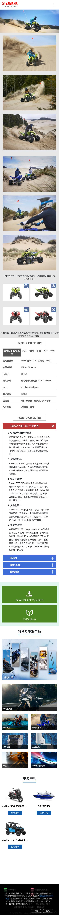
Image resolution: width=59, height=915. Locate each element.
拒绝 (48, 911)
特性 (52, 351)
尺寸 (45, 351)
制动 (32, 351)
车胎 (38, 351)
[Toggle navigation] (54, 4)
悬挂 (25, 351)
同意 (36, 911)
